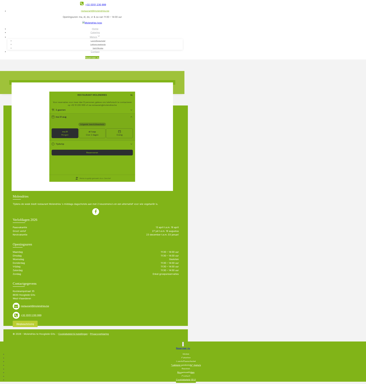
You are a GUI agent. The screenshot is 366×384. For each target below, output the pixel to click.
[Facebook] (95, 212)
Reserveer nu (92, 57)
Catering (95, 32)
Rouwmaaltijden (185, 372)
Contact (95, 51)
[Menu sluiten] (183, 344)
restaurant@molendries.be (95, 10)
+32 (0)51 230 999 (31, 315)
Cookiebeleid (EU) (186, 379)
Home (95, 28)
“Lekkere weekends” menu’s (186, 365)
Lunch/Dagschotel (98, 41)
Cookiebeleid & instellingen (73, 333)
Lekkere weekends (98, 44)
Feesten (186, 368)
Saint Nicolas (98, 48)
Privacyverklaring (99, 333)
